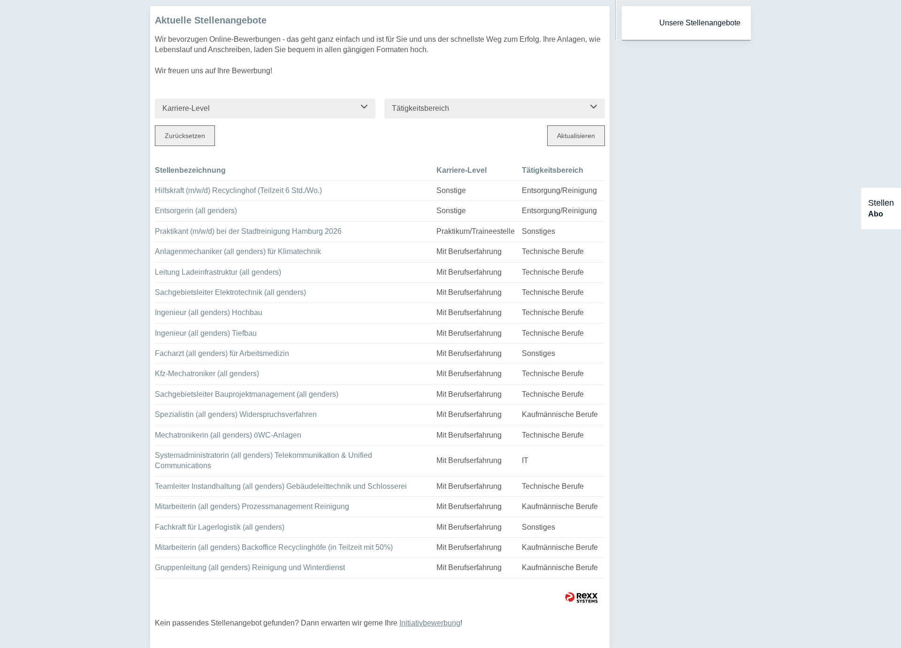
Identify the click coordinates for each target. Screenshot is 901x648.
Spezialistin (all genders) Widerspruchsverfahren (236, 414)
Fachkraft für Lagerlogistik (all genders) (219, 527)
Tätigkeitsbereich (552, 170)
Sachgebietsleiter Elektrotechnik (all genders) (230, 292)
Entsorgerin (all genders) (196, 211)
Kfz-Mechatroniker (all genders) (207, 374)
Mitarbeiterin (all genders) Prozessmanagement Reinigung (252, 506)
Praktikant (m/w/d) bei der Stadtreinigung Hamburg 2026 (248, 231)
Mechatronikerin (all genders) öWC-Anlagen (228, 435)
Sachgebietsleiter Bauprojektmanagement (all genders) (246, 394)
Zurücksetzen (185, 135)
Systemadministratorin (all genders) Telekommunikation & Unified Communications (263, 460)
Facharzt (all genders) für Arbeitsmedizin (222, 353)
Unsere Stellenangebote (700, 23)
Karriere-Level (461, 170)
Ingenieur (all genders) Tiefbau (206, 333)
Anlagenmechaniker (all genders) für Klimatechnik (238, 251)
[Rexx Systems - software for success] (581, 597)
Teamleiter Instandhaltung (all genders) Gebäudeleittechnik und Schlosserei (281, 486)
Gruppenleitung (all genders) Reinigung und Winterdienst (250, 567)
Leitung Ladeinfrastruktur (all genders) (218, 272)
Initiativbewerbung (429, 623)
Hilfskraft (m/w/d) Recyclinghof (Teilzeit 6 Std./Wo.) (238, 190)
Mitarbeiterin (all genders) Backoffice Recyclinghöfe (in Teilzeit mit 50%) (274, 547)
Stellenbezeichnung (190, 170)
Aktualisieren (576, 135)
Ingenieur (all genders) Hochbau (208, 312)
